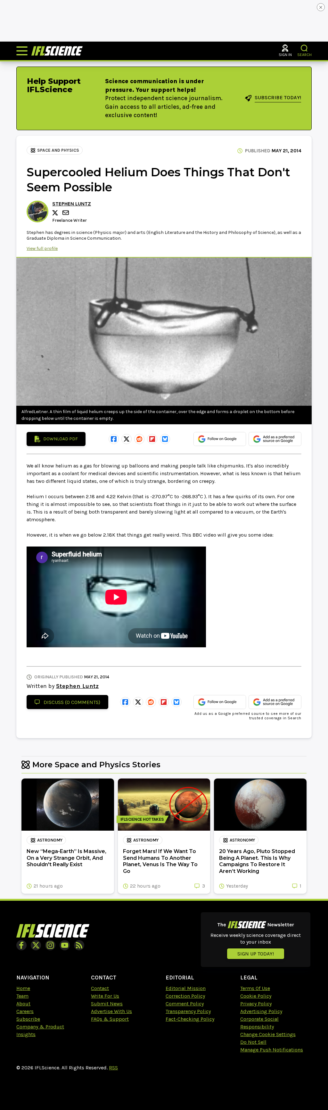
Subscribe (28, 1019)
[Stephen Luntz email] (66, 212)
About (23, 1004)
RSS (113, 1068)
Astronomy (49, 840)
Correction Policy (185, 996)
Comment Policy (185, 1004)
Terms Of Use (255, 988)
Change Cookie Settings (268, 1034)
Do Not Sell (253, 1042)
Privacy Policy (256, 1004)
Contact (100, 988)
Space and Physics (58, 150)
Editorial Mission (186, 988)
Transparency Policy (188, 1011)
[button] (304, 48)
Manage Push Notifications (271, 1050)
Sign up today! (255, 954)
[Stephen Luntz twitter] (56, 212)
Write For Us (105, 996)
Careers (25, 1011)
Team (22, 996)
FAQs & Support (110, 1019)
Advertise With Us (111, 1011)
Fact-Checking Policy (190, 1019)
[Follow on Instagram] (50, 945)
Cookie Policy (255, 996)
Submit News (107, 1004)
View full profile (42, 248)
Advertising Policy (261, 1011)
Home (23, 988)
